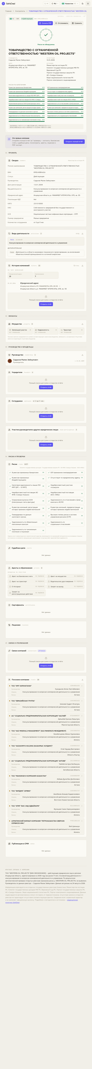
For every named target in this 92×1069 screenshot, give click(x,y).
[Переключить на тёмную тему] (82, 3)
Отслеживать (63, 23)
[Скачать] (82, 233)
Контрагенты (20, 11)
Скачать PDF (46, 23)
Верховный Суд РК (54, 70)
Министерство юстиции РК (57, 65)
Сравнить (78, 23)
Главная (8, 11)
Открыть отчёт (46, 304)
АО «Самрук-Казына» (55, 75)
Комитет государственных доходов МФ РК (63, 68)
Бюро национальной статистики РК (60, 78)
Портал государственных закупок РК (61, 73)
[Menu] (88, 3)
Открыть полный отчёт (74, 142)
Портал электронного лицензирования (61, 80)
